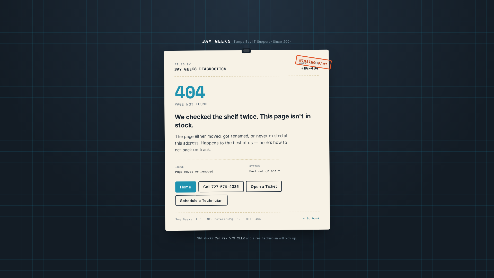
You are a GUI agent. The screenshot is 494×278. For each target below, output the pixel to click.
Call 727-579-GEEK (230, 238)
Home (185, 187)
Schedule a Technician (201, 200)
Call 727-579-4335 (221, 186)
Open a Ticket (264, 186)
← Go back (311, 218)
